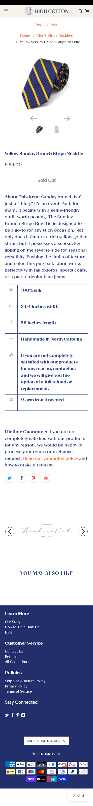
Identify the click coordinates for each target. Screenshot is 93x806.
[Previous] (9, 531)
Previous (41, 25)
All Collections (17, 662)
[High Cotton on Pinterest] (18, 716)
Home (25, 36)
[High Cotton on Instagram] (23, 716)
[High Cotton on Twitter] (7, 716)
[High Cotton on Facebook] (12, 716)
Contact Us (14, 652)
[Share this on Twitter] (9, 478)
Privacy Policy (16, 686)
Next (55, 25)
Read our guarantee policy (50, 458)
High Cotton (52, 754)
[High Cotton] (46, 11)
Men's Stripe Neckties (55, 36)
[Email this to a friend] (45, 478)
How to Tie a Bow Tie (22, 627)
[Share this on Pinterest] (33, 478)
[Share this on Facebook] (21, 478)
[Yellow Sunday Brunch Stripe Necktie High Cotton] (46, 83)
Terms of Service (18, 691)
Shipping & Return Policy (25, 681)
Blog (8, 632)
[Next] (83, 531)
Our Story (12, 622)
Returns (11, 657)
